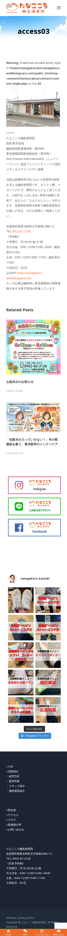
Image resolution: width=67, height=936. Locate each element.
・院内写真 (13, 781)
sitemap (11, 917)
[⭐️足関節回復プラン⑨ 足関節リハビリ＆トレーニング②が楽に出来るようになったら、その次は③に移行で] (48, 600)
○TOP (9, 766)
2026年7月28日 (14, 390)
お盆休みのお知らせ (20, 382)
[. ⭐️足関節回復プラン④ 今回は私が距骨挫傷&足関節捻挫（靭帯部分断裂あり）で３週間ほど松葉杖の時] (21, 682)
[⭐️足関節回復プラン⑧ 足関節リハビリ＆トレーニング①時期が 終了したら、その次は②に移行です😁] (48, 628)
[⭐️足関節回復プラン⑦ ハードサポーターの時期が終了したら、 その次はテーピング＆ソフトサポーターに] (21, 655)
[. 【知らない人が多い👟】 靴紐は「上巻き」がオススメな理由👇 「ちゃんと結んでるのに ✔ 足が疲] (21, 600)
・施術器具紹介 (15, 791)
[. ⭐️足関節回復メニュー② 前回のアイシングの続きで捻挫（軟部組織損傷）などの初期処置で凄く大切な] (48, 710)
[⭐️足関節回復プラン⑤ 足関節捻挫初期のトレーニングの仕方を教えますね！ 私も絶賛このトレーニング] (21, 628)
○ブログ (11, 819)
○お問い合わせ (15, 829)
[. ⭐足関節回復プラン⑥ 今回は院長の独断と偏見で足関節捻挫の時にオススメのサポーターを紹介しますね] (48, 655)
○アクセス (12, 815)
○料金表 (11, 810)
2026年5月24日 (14, 453)
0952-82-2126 (21, 231)
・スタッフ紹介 (15, 786)
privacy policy (26, 917)
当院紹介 (13, 771)
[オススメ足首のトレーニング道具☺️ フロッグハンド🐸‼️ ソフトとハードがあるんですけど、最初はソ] (21, 710)
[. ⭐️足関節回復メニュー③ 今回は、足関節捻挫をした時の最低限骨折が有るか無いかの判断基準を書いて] (48, 682)
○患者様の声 (13, 824)
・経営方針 (13, 776)
